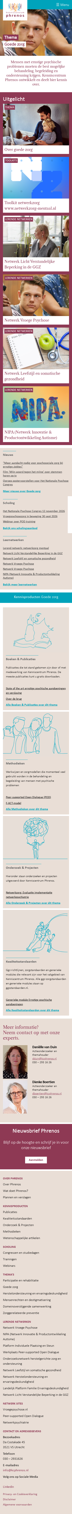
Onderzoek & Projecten (18, 1225)
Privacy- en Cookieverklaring (20, 1494)
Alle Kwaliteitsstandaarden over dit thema (32, 1010)
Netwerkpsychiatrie (16, 1422)
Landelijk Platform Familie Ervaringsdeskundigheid (35, 1388)
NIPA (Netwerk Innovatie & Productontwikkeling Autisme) (30, 435)
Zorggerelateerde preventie (21, 1313)
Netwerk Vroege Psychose (26, 320)
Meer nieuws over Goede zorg (22, 491)
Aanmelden (36, 1160)
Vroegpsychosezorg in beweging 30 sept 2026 (30, 516)
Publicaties (10, 1212)
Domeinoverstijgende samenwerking (27, 1306)
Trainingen (10, 1259)
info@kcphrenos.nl (15, 1470)
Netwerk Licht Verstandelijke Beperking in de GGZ (29, 264)
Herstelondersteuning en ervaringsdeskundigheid (35, 1293)
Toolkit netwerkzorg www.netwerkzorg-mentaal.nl (30, 206)
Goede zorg (10, 1287)
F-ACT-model (13, 803)
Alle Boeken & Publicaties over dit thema (31, 704)
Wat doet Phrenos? (15, 1191)
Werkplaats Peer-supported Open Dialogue (31, 1352)
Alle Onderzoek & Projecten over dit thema (33, 903)
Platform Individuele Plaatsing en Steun (28, 1346)
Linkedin (8, 1487)
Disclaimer (9, 1499)
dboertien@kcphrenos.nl (47, 1093)
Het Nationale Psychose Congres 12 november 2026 (34, 511)
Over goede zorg (18, 149)
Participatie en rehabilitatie (21, 1280)
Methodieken (11, 1231)
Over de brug (14, 699)
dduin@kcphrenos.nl (44, 1058)
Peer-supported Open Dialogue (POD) (28, 797)
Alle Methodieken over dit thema (27, 809)
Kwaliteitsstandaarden (17, 1218)
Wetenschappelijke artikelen (21, 1238)
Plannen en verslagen (17, 1197)
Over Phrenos (12, 1184)
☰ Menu (62, 5)
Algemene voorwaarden (17, 1504)
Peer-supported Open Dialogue (23, 1416)
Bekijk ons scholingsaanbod (20, 528)
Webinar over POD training (19, 521)
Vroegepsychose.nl (15, 1409)
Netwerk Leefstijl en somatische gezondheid (32, 376)
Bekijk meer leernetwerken (20, 584)
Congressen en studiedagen (21, 1253)
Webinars (9, 1266)
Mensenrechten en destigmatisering (27, 1300)
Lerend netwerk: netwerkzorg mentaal (26, 548)
